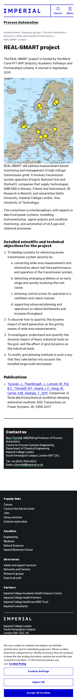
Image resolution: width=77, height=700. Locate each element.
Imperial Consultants (16, 606)
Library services (13, 517)
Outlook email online (15, 521)
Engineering (11, 537)
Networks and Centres (17, 569)
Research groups (31, 32)
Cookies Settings (38, 671)
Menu (70, 13)
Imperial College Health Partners (22, 597)
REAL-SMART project (15, 39)
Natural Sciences (14, 545)
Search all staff (12, 578)
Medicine (9, 541)
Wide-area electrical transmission (35, 36)
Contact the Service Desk (19, 508)
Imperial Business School (18, 549)
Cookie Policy (17, 663)
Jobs (7, 513)
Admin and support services (20, 565)
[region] (38, 667)
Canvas (8, 504)
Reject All (38, 682)
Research (9, 36)
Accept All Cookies (38, 692)
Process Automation (21, 22)
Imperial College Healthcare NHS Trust (26, 602)
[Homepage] (27, 10)
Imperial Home (12, 32)
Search (58, 13)
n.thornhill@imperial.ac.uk (28, 464)
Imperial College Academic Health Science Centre (33, 593)
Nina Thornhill (14, 438)
